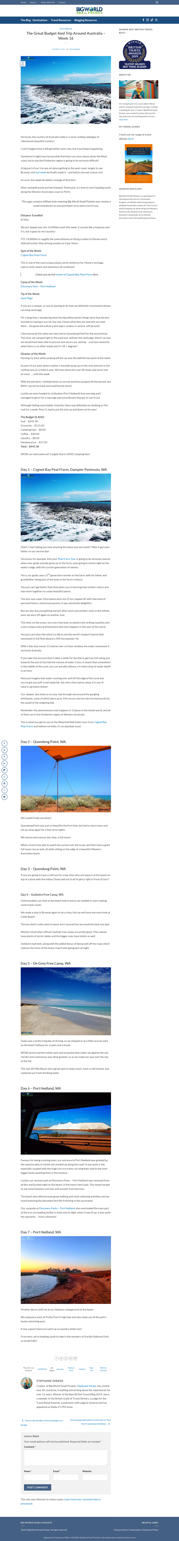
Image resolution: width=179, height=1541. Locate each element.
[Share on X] (4, 750)
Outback (82, 1369)
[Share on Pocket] (4, 797)
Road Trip (91, 1369)
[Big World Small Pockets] (89, 10)
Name (28, 1471)
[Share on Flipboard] (4, 770)
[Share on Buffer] (4, 783)
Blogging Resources (85, 20)
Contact (62, 2)
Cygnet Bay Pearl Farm (34, 255)
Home (23, 2)
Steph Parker (74, 49)
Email (56, 1471)
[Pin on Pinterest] (71, 1358)
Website (86, 1471)
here (130, 138)
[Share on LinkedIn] (75, 1358)
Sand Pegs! (27, 298)
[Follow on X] (156, 20)
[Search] (157, 2)
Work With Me (48, 2)
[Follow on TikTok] (152, 20)
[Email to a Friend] (66, 1358)
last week (41, 172)
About (33, 2)
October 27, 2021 (58, 49)
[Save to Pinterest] (4, 757)
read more (123, 119)
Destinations (40, 20)
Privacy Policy (120, 1530)
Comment (30, 1446)
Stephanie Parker (86, 1385)
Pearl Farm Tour (67, 558)
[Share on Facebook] (56, 1358)
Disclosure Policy (150, 1530)
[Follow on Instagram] (147, 20)
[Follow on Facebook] (143, 20)
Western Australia (103, 1369)
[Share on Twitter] (61, 1358)
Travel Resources (61, 20)
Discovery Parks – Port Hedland (57, 1208)
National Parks (71, 1369)
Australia (60, 1369)
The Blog (26, 20)
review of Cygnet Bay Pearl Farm (73, 274)
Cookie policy (135, 1530)
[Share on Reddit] (4, 790)
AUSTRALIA (66, 28)
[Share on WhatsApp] (4, 777)
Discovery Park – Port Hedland (38, 286)
